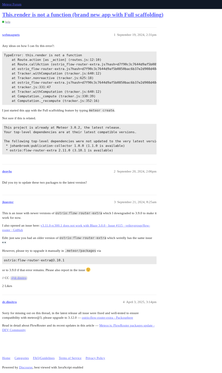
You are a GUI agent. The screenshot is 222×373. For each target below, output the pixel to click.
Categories (22, 358)
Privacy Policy (95, 358)
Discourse (26, 367)
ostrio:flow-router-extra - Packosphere (107, 317)
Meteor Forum (11, 4)
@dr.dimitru (18, 278)
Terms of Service (70, 358)
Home (6, 358)
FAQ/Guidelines (44, 358)
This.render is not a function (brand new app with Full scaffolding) (82, 15)
